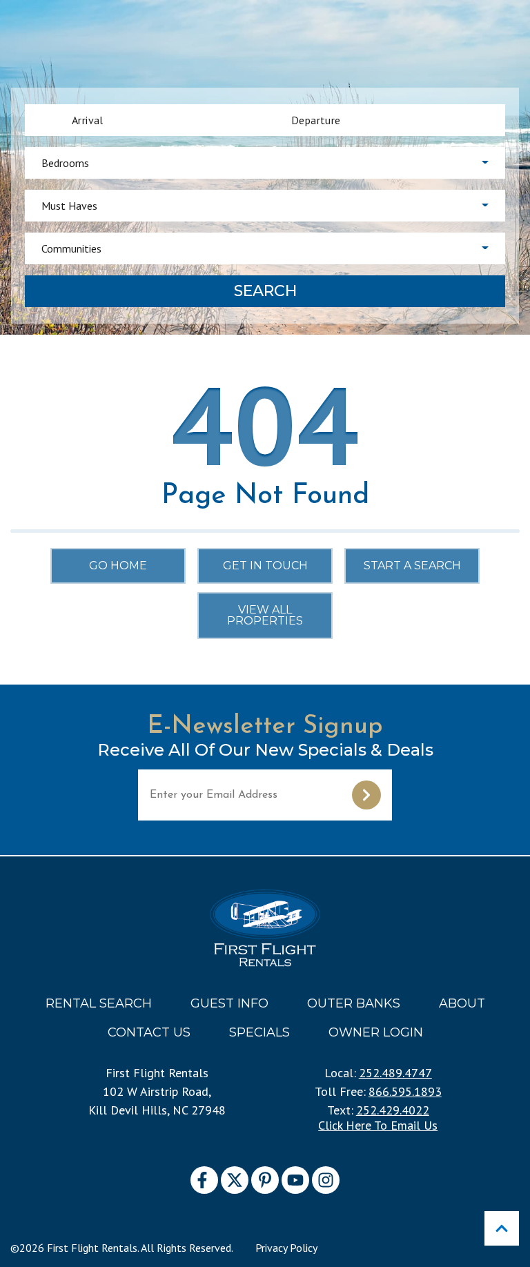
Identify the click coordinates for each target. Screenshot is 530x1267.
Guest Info (229, 1003)
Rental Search (99, 1003)
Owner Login (375, 1032)
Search (265, 291)
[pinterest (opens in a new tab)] (265, 1180)
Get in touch (265, 565)
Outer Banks (353, 1003)
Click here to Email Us (378, 1125)
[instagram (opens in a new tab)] (326, 1180)
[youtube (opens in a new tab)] (295, 1180)
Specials (259, 1032)
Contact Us (149, 1032)
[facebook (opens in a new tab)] (204, 1180)
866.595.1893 (405, 1091)
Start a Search (412, 565)
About (462, 1003)
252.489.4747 (395, 1073)
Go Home (118, 565)
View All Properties (265, 615)
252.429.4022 (392, 1110)
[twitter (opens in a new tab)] (234, 1180)
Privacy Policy (286, 1248)
